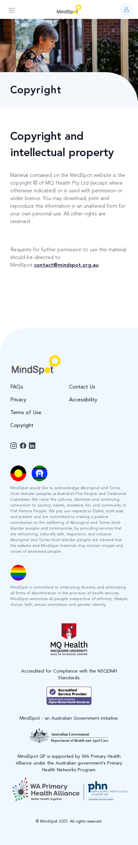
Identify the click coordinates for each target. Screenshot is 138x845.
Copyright (21, 425)
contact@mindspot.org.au (66, 265)
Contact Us (82, 387)
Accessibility (83, 400)
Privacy (18, 400)
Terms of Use (25, 412)
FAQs (16, 387)
